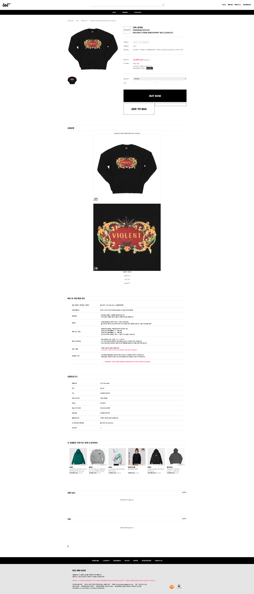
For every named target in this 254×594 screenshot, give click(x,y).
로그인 (224, 5)
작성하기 (184, 492)
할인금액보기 (150, 68)
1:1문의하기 (106, 561)
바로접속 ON (158, 561)
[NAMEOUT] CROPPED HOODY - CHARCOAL (173, 470)
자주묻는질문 (95, 561)
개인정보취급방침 (146, 561)
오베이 (71, 467)
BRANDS (125, 12)
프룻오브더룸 (131, 467)
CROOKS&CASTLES (141, 30)
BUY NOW (155, 96)
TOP (77, 21)
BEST (114, 12)
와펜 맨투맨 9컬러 (133, 469)
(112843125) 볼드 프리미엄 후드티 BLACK (156, 470)
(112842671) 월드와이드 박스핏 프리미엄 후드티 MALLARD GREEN (78, 470)
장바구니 (238, 5)
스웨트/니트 (84, 21)
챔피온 (91, 467)
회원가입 (230, 5)
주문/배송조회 (247, 5)
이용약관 (135, 561)
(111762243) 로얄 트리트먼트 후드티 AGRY (116, 470)
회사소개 (127, 561)
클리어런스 (170, 467)
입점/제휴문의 (117, 561)
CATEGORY (137, 12)
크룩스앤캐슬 (138, 27)
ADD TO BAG (139, 109)
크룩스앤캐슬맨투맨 (144, 42)
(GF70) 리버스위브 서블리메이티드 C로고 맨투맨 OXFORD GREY (97, 470)
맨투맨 (135, 42)
